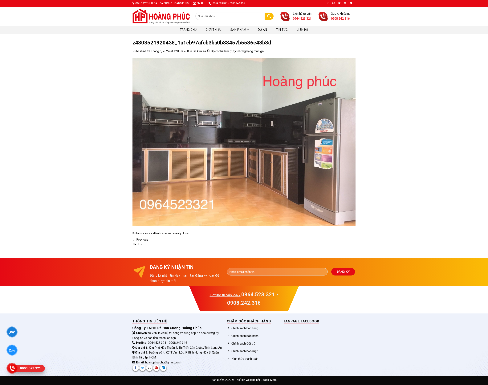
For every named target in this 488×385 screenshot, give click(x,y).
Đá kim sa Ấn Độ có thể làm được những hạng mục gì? (228, 51)
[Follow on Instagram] (333, 3)
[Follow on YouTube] (351, 3)
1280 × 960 (181, 51)
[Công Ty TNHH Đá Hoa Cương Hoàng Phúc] (161, 16)
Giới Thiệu (213, 29)
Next (137, 244)
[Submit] (269, 16)
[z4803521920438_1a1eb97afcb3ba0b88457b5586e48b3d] (244, 142)
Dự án (262, 29)
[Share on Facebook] (135, 368)
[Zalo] (12, 350)
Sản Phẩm (238, 29)
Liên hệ (302, 29)
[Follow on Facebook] (328, 3)
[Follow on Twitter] (339, 3)
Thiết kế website (245, 380)
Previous (140, 239)
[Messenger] (12, 332)
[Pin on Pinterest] (156, 368)
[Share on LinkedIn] (163, 368)
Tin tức (282, 29)
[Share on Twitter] (142, 368)
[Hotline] (12, 368)
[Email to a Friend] (149, 368)
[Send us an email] (345, 3)
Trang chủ (188, 29)
